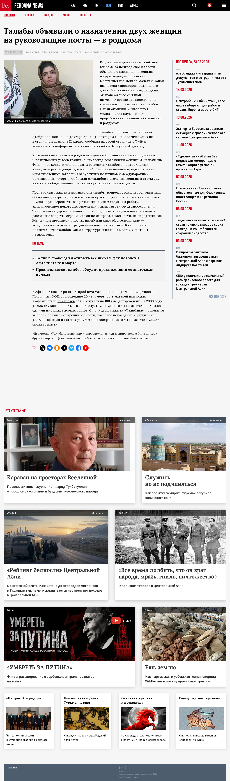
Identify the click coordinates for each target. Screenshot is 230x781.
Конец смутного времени (199, 698)
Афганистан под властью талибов (103, 52)
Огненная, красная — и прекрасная (138, 700)
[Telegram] (71, 348)
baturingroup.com (142, 774)
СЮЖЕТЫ (85, 15)
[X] (42, 348)
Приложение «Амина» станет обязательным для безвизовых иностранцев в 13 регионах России (200, 194)
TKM (108, 5)
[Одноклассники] (57, 348)
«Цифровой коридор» (23, 698)
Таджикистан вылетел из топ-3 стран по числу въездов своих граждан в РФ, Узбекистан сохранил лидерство (200, 226)
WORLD (134, 5)
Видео (48, 15)
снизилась (66, 301)
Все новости (217, 296)
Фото (66, 15)
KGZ (85, 5)
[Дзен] (64, 348)
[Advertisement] (115, 382)
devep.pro (133, 777)
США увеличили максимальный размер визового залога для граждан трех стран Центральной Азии (200, 282)
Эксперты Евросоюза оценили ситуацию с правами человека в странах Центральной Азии (201, 132)
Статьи (29, 15)
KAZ (73, 5)
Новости (9, 15)
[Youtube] (86, 348)
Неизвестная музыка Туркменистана (81, 700)
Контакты (12, 767)
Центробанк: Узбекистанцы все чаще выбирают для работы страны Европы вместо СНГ (200, 105)
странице (124, 141)
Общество (66, 52)
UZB (120, 5)
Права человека (50, 52)
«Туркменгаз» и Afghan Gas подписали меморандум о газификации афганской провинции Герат (196, 162)
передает (151, 90)
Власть (78, 52)
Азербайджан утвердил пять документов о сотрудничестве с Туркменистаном (201, 77)
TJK (96, 5)
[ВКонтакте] (50, 348)
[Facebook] (78, 348)
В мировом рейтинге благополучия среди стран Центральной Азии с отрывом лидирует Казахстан (199, 258)
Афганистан (32, 52)
